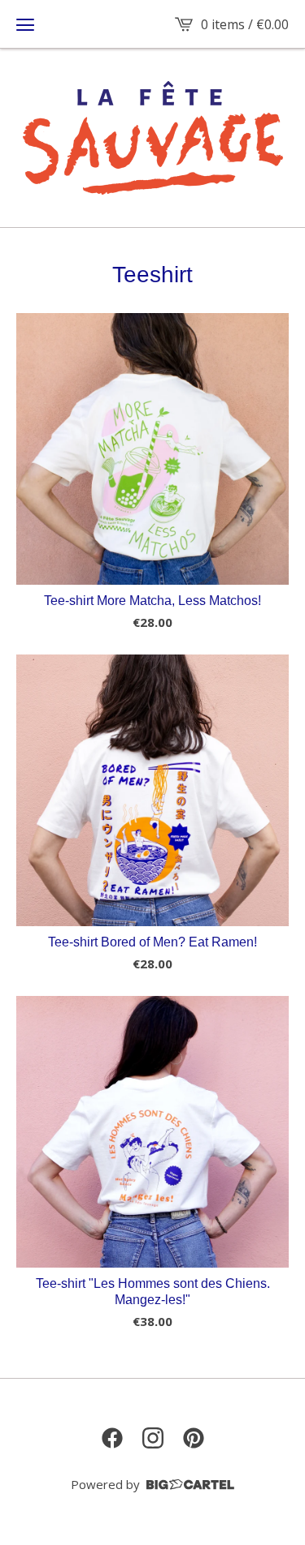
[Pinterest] (193, 1437)
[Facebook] (112, 1437)
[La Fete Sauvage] (153, 138)
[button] (25, 24)
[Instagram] (152, 1437)
